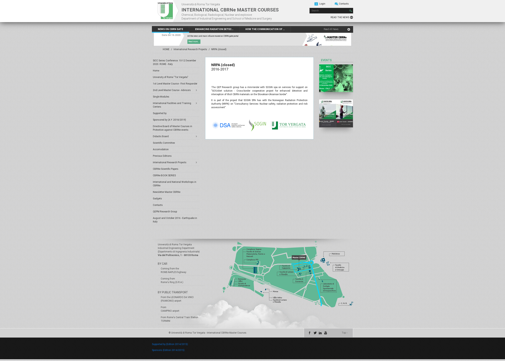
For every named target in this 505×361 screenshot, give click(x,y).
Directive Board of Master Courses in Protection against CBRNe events (172, 128)
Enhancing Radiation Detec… (214, 29)
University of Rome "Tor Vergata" (170, 77)
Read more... (193, 41)
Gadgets (157, 198)
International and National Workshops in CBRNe (174, 184)
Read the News (340, 17)
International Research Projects (190, 49)
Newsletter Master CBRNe (166, 192)
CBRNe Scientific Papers (165, 169)
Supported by (159, 113)
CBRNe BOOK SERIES (164, 175)
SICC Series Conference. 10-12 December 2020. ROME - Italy (174, 62)
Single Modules (161, 96)
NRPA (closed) (218, 49)
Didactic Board (161, 136)
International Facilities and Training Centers (172, 105)
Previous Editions (162, 156)
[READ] (336, 78)
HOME (166, 49)
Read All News (331, 29)
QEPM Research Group (165, 211)
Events (326, 60)
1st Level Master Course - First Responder (175, 83)
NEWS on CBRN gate (170, 29)
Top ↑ (345, 332)
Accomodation (161, 149)
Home (156, 70)
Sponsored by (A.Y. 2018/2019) (169, 119)
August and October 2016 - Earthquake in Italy (175, 220)
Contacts (344, 3)
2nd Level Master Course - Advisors (172, 90)
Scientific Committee (164, 143)
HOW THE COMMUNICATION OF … (265, 29)
